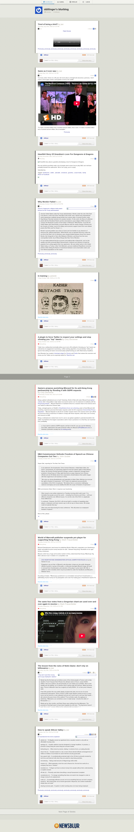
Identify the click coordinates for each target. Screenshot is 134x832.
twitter (52, 172)
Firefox (76, 353)
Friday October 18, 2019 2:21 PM (49, 278)
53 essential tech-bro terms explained (49, 736)
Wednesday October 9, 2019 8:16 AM (50, 394)
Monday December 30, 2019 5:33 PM (50, 156)
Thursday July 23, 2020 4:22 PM (48, 26)
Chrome (68, 353)
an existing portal (66, 429)
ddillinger (46, 55)
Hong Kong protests (43, 403)
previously (47, 49)
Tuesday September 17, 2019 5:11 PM (50, 606)
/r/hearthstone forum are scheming (69, 408)
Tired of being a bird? (48, 24)
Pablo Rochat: (67, 31)
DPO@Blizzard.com (84, 427)
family (84, 172)
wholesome (46, 172)
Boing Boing (43, 344)
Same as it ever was (47, 71)
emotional (64, 172)
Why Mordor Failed (46, 202)
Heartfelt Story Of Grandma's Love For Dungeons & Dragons (65, 154)
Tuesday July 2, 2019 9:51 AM (48, 732)
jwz (41, 28)
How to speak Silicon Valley (50, 730)
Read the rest (70, 355)
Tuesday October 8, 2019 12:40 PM (49, 458)
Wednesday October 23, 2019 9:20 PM (50, 204)
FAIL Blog (42, 158)
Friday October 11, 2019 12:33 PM (49, 341)
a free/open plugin (59, 353)
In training (42, 276)
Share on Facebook (43, 174)
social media (77, 172)
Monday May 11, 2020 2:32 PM (48, 73)
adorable (57, 172)
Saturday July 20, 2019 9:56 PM (48, 670)
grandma (70, 172)
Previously (41, 49)
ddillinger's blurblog (56, 9)
